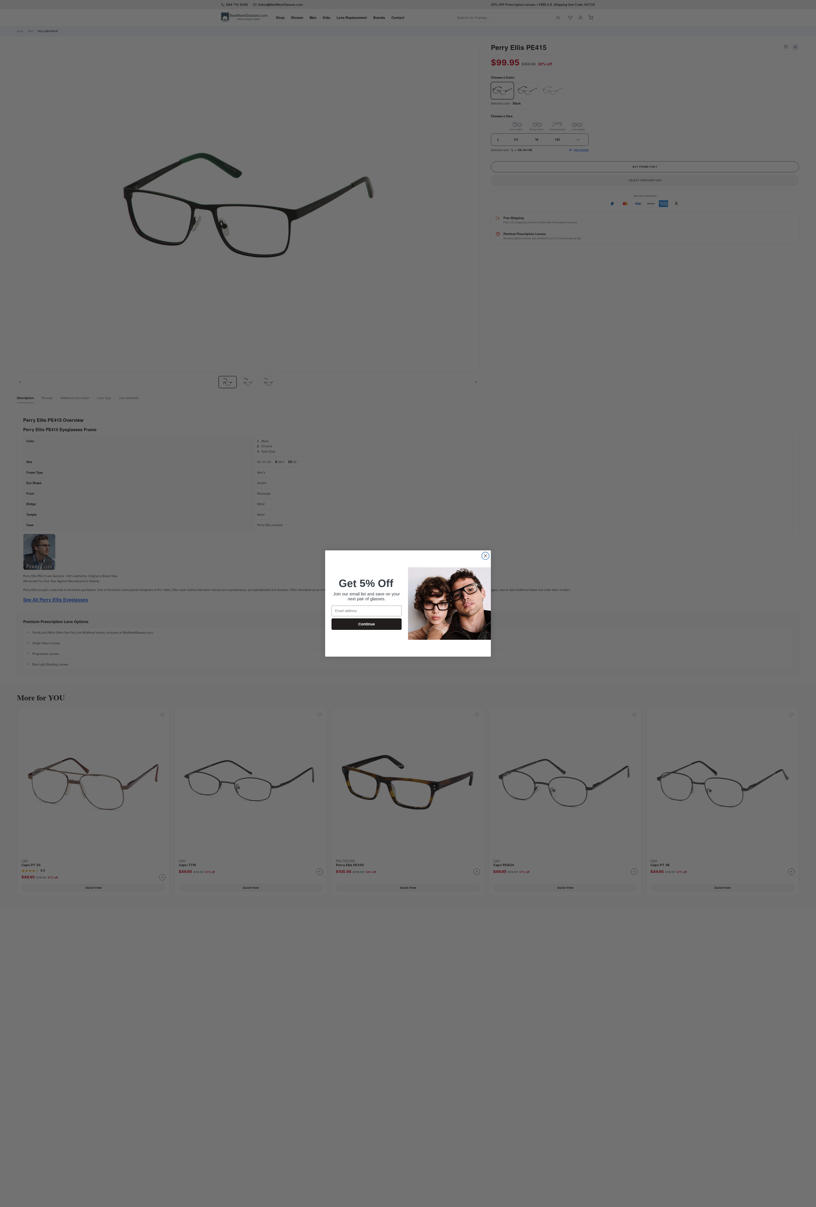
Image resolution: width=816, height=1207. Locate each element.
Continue (366, 624)
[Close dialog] (485, 556)
